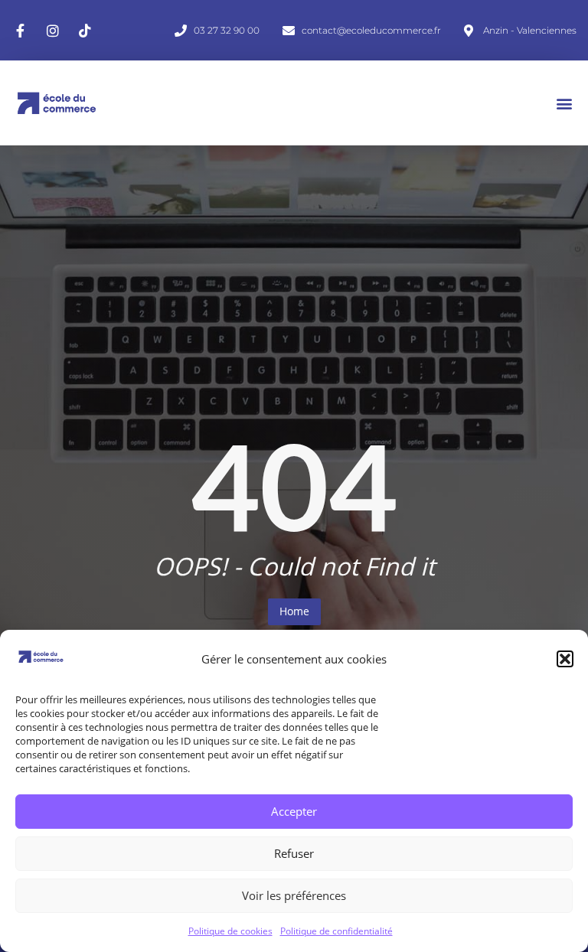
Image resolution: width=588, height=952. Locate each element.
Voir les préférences (294, 895)
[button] (565, 659)
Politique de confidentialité (336, 930)
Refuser (294, 853)
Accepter (294, 811)
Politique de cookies (230, 930)
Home (294, 611)
